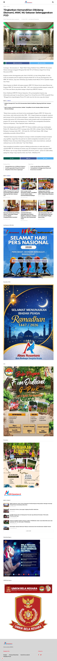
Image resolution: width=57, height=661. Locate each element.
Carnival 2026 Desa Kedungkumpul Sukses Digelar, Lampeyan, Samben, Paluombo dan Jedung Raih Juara (28, 215)
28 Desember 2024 (13, 523)
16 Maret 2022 (13, 506)
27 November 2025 (13, 517)
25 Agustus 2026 (24, 220)
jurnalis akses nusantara (13, 19)
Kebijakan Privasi (7, 656)
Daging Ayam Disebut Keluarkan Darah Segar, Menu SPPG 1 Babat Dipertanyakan (46, 192)
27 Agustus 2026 (7, 197)
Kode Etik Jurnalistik (25, 654)
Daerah (8, 6)
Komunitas (36, 19)
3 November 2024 (13, 528)
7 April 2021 (12, 511)
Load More (28, 530)
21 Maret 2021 (24, 19)
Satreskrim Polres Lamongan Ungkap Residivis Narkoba (24, 509)
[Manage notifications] (2, 658)
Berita (6, 188)
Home (4, 6)
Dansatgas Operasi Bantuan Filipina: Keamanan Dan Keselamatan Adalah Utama (30, 526)
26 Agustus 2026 (42, 195)
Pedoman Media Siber (14, 654)
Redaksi (5, 654)
